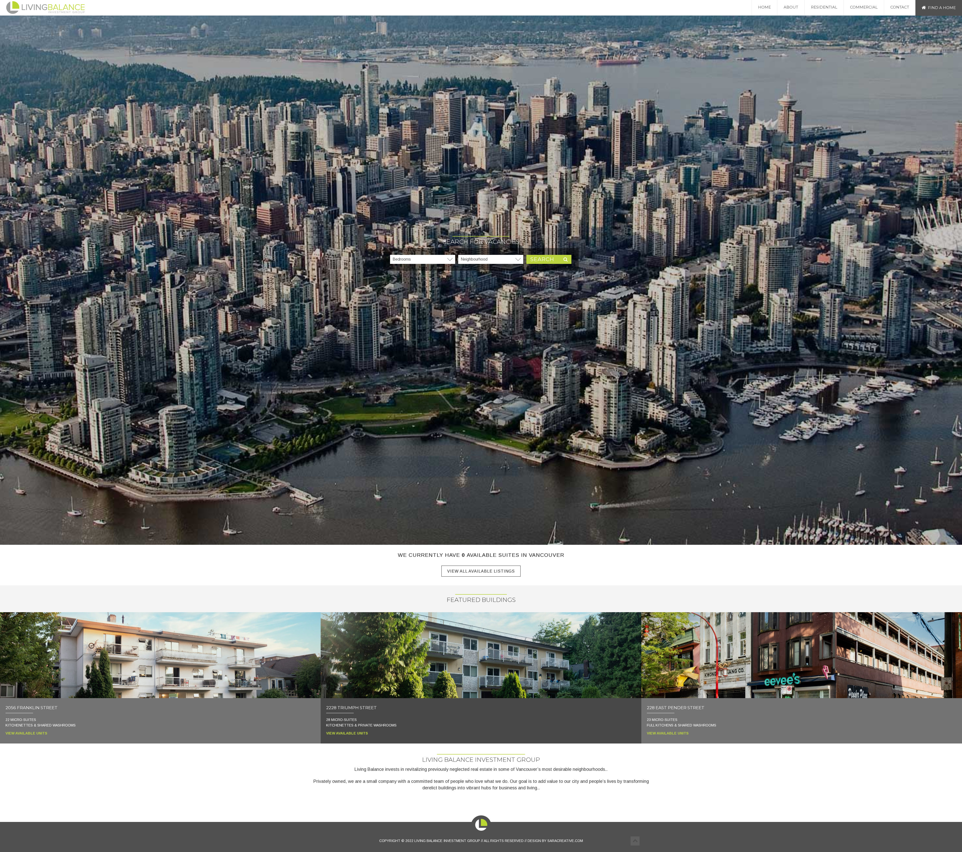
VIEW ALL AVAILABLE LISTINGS (481, 571)
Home (764, 7)
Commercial (864, 7)
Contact (899, 7)
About (791, 7)
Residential (824, 7)
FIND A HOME (942, 7)
